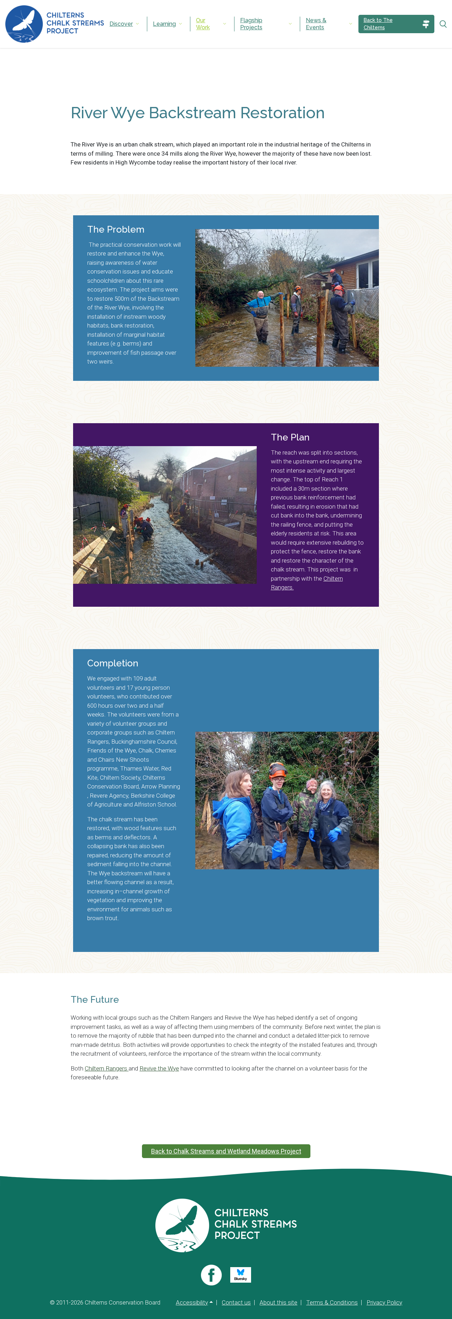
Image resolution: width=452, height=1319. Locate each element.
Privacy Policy (384, 1302)
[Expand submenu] (137, 24)
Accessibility (192, 1302)
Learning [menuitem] (164, 23)
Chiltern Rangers (107, 1068)
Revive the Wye (159, 1068)
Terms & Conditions (332, 1302)
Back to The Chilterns (378, 23)
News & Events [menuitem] (316, 24)
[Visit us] (211, 1275)
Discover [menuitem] (121, 23)
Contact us (236, 1302)
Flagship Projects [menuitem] (251, 24)
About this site (278, 1302)
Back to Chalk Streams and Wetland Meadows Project (226, 1151)
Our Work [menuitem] (203, 24)
